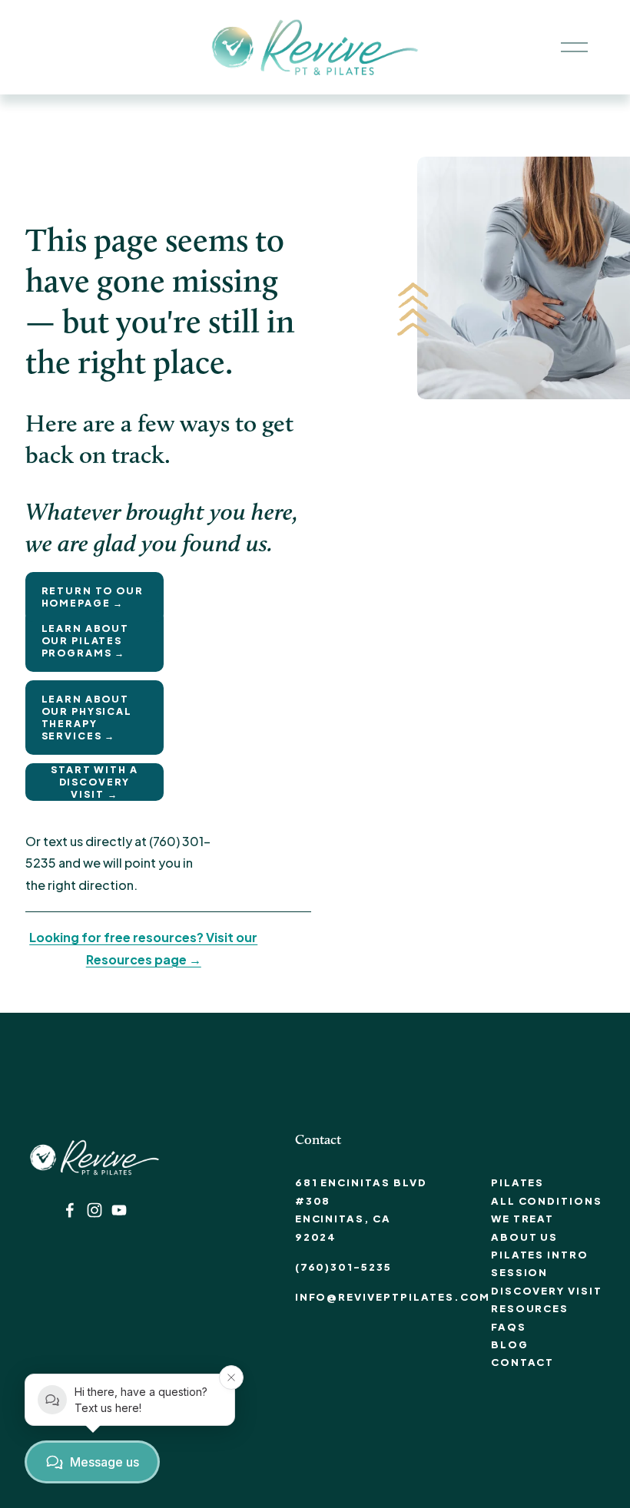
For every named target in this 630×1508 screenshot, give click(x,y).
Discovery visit (546, 1291)
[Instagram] (94, 1210)
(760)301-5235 (343, 1267)
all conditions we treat (546, 1210)
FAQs (508, 1327)
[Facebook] (70, 1210)
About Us (525, 1237)
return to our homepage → (92, 596)
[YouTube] (119, 1210)
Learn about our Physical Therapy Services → (86, 717)
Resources (530, 1308)
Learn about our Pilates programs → (85, 640)
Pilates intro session (540, 1263)
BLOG (510, 1344)
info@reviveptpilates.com (393, 1297)
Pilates (518, 1182)
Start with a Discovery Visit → (94, 781)
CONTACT (523, 1362)
